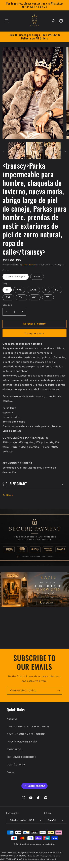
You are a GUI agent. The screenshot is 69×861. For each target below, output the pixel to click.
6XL (8, 297)
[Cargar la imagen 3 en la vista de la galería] (52, 150)
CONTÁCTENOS (16, 764)
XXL (19, 289)
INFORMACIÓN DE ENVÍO (22, 741)
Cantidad (7, 305)
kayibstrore (27, 844)
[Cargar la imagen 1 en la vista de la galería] (16, 150)
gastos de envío (29, 265)
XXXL (33, 289)
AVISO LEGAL (15, 749)
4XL (34, 297)
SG (57, 289)
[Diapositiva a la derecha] (65, 151)
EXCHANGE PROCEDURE (21, 757)
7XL (21, 297)
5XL (48, 297)
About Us (12, 719)
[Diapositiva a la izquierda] (3, 151)
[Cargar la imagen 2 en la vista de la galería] (34, 150)
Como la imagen (15, 276)
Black (37, 276)
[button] (6, 21)
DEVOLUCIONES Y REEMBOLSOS (26, 734)
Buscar (11, 772)
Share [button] (9, 495)
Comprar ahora (34, 333)
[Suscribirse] (58, 691)
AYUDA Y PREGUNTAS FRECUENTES (28, 726)
